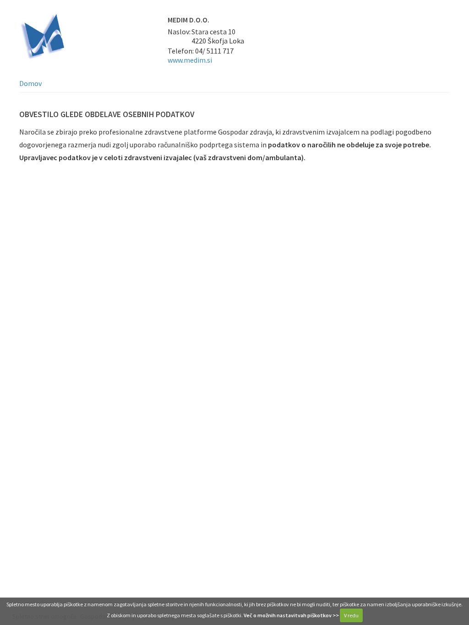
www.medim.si (190, 60)
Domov (30, 83)
